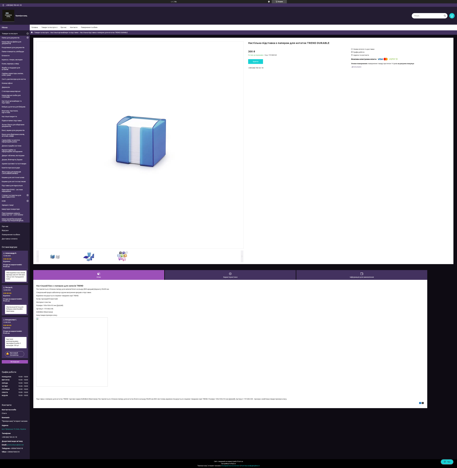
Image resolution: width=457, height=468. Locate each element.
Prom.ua (240, 461)
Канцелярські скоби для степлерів (11, 96)
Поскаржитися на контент (230, 465)
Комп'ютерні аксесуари (11, 168)
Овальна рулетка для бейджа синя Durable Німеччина (14, 309)
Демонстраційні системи (11, 146)
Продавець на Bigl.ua (228, 463)
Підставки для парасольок (12, 186)
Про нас (64, 27)
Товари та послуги (48, 27)
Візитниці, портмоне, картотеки (10, 111)
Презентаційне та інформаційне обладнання (12, 150)
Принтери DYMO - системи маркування (12, 190)
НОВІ (4, 201)
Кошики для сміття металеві (13, 177)
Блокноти (6, 56)
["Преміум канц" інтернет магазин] (8, 16)
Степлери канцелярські (11, 91)
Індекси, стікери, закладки (12, 60)
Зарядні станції (8, 205)
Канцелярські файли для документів (11, 42)
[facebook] (420, 403)
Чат (448, 462)
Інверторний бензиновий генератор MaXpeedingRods (12, 220)
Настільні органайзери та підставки (64, 32)
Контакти (73, 27)
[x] (423, 403)
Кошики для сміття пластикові (14, 181)
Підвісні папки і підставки (12, 121)
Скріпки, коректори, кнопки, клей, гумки (12, 74)
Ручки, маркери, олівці (10, 64)
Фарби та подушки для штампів (11, 68)
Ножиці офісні (7, 83)
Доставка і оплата (9, 239)
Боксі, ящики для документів (13, 130)
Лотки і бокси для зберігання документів (13, 125)
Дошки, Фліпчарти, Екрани (12, 160)
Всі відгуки (15, 362)
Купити (255, 61)
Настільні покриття (9, 116)
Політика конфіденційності (250, 465)
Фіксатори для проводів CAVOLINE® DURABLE (11, 172)
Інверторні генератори (11, 209)
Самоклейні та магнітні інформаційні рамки (11, 141)
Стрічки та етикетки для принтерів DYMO (11, 196)
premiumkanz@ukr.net (15, 445)
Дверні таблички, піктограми (13, 156)
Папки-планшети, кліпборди (13, 51)
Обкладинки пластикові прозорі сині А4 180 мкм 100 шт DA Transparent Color (15, 276)
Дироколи (6, 87)
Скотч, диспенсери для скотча (14, 79)
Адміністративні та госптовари (14, 164)
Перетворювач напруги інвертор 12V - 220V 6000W (12, 214)
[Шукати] (444, 15)
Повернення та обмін (89, 27)
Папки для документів (10, 38)
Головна (35, 27)
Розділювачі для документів (13, 47)
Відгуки (5, 230)
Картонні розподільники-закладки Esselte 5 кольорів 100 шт (13, 342)
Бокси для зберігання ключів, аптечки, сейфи (13, 135)
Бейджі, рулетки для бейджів (13, 107)
